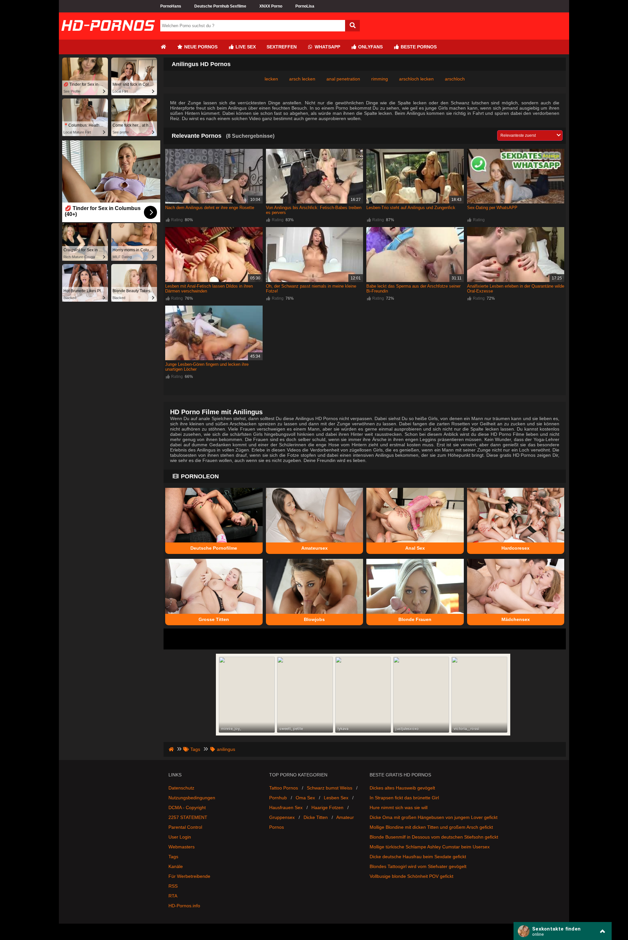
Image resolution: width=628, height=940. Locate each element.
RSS (173, 886)
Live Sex (245, 46)
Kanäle (175, 866)
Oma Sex (305, 797)
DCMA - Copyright (187, 807)
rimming (379, 78)
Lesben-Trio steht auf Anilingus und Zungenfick (410, 207)
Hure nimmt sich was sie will (398, 807)
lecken (271, 78)
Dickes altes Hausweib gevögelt (402, 787)
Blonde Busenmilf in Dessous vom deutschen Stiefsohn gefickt (434, 837)
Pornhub (278, 797)
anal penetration (343, 78)
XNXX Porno (270, 6)
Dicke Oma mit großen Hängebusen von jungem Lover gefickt (433, 817)
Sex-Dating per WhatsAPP (492, 207)
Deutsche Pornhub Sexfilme (220, 6)
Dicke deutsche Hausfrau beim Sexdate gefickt (418, 856)
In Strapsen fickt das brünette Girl (404, 797)
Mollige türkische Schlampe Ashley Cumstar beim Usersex (430, 846)
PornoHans (170, 6)
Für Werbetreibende (189, 876)
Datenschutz (181, 787)
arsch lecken (302, 78)
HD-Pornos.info (184, 905)
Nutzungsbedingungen (191, 797)
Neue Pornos (200, 46)
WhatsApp (326, 46)
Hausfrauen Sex (286, 807)
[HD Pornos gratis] (108, 37)
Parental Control (185, 827)
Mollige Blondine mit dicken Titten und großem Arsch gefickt (431, 827)
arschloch (455, 78)
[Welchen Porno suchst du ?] (352, 25)
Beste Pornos (418, 46)
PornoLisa (304, 6)
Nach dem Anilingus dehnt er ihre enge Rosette (209, 207)
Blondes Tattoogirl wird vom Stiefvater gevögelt (418, 866)
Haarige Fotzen (327, 807)
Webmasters (181, 846)
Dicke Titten (316, 817)
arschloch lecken (416, 78)
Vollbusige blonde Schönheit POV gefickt (411, 876)
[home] (172, 749)
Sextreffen (282, 46)
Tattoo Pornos (283, 787)
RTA (172, 895)
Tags (173, 856)
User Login (179, 837)
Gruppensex (282, 817)
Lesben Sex (336, 797)
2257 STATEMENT (187, 817)
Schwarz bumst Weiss (329, 787)
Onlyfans (370, 46)
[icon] (163, 47)
